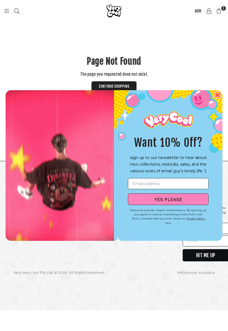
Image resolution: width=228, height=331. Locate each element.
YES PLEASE (168, 199)
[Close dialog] (217, 95)
